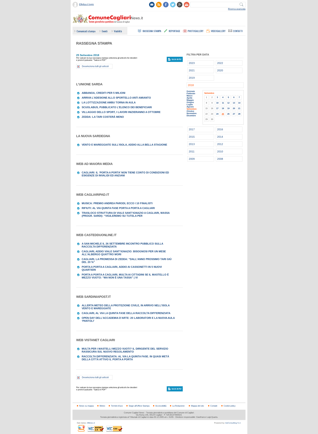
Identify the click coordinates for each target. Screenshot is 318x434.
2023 (192, 63)
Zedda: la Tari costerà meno (103, 116)
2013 (192, 144)
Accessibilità (160, 406)
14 (239, 103)
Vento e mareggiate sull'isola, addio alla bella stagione (124, 144)
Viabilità (118, 31)
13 (234, 103)
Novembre (192, 113)
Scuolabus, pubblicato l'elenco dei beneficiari (117, 107)
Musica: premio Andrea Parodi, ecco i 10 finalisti (117, 203)
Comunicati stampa (86, 31)
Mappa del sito (197, 406)
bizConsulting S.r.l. (233, 423)
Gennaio (191, 91)
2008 (220, 158)
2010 (220, 151)
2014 (220, 136)
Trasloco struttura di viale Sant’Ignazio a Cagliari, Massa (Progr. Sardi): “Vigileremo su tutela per (125, 214)
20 (234, 108)
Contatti (213, 406)
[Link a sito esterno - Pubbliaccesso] (81, 428)
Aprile (189, 98)
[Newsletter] (152, 4)
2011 (192, 151)
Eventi (104, 31)
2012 (220, 144)
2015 (192, 136)
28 (239, 114)
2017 (192, 129)
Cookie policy (230, 406)
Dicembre (191, 115)
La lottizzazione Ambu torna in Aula (109, 102)
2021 (192, 70)
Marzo (189, 96)
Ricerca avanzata (236, 9)
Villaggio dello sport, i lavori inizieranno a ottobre (121, 112)
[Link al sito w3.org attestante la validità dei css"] (114, 429)
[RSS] (159, 4)
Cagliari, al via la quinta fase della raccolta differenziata (126, 313)
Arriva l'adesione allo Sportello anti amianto (116, 97)
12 (228, 103)
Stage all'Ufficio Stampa (139, 406)
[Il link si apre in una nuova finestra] (166, 4)
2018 (191, 85)
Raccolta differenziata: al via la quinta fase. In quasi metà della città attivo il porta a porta (125, 358)
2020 (220, 70)
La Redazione (178, 406)
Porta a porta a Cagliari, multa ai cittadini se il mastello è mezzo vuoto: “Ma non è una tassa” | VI (125, 276)
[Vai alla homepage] (108, 18)
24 (217, 114)
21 (239, 108)
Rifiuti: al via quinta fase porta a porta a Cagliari (118, 208)
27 (234, 114)
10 (217, 103)
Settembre (192, 109)
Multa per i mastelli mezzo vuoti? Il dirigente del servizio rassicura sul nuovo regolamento (125, 350)
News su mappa (86, 406)
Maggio (190, 100)
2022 (220, 63)
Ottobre (190, 111)
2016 (220, 129)
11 (223, 103)
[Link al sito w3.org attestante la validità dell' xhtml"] (96, 429)
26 (228, 114)
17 (217, 108)
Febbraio (191, 93)
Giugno (190, 102)
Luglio (190, 104)
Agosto (190, 107)
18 (223, 108)
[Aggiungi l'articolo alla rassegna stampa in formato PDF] (78, 93)
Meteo (102, 406)
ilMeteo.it (91, 423)
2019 (192, 77)
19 (228, 108)
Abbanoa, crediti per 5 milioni (103, 92)
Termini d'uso (117, 406)
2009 (192, 158)
